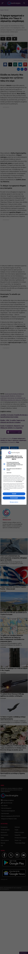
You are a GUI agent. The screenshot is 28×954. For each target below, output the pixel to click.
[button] (14, 473)
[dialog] (14, 477)
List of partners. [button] (19, 481)
